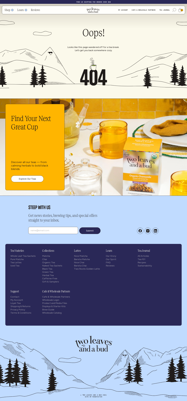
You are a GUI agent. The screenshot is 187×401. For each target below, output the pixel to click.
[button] (174, 10)
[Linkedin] (155, 231)
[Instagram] (148, 231)
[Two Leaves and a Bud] (93, 344)
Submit (90, 230)
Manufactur (97, 397)
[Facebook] (140, 231)
